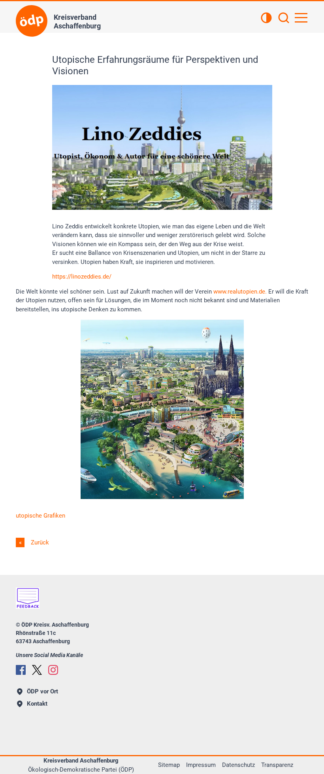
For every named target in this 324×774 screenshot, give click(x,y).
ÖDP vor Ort (42, 691)
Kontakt (37, 703)
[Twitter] (37, 670)
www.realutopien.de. (240, 291)
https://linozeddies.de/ (81, 276)
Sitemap (169, 764)
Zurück (39, 542)
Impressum (201, 764)
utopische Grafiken (40, 515)
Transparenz (277, 764)
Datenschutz (238, 764)
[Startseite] (31, 21)
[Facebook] (21, 670)
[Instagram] (53, 670)
